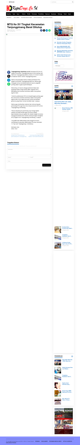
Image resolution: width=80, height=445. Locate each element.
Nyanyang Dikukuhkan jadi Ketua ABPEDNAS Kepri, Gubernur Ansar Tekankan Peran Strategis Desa (65, 51)
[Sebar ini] (41, 30)
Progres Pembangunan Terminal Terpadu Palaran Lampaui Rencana (65, 38)
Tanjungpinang (12, 31)
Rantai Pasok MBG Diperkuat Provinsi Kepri (66, 391)
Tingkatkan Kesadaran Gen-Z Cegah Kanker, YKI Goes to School (66, 235)
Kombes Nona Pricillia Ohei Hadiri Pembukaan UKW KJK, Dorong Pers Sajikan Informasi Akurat (67, 227)
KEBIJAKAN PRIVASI (11, 442)
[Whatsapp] (49, 30)
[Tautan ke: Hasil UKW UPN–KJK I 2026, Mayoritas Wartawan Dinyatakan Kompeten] (64, 94)
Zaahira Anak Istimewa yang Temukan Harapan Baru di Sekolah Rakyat (63, 55)
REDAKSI (37, 441)
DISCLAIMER (44, 441)
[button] (72, 2)
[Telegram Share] (47, 30)
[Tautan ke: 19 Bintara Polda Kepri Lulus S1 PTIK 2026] (58, 245)
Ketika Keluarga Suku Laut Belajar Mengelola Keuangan (67, 368)
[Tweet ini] (44, 30)
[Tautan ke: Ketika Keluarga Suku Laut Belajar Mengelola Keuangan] (58, 370)
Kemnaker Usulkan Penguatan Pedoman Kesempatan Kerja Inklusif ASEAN (64, 43)
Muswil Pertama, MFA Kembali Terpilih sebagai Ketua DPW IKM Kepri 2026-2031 (67, 108)
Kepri (8, 31)
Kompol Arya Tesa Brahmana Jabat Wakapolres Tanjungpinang (18, 135)
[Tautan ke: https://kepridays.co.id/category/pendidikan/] (72, 356)
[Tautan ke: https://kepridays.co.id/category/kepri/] (72, 86)
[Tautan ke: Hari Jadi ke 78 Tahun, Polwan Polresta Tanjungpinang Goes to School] (58, 401)
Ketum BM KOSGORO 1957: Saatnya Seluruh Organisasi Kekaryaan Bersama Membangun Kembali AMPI (65, 47)
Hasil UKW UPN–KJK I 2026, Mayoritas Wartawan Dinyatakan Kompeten (63, 102)
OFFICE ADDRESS (67, 441)
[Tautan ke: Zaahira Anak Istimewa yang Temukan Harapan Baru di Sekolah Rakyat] (58, 385)
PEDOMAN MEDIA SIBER (55, 441)
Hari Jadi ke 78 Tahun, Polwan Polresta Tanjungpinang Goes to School (67, 399)
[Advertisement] (64, 302)
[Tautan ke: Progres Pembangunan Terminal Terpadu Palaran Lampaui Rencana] (64, 30)
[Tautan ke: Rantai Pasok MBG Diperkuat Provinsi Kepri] (58, 393)
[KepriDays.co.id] (22, 8)
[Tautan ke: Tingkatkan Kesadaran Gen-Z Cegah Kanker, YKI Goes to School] (58, 237)
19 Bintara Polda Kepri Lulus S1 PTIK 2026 (67, 243)
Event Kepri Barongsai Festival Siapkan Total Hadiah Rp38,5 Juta (35, 135)
